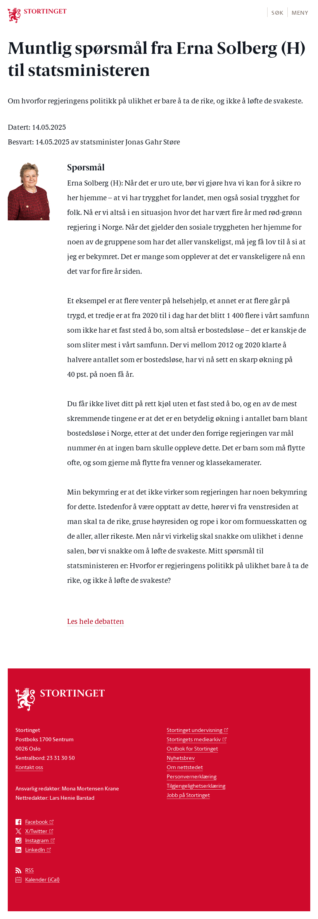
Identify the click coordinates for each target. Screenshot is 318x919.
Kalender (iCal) (42, 880)
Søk (277, 12)
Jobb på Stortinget (188, 795)
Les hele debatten (95, 622)
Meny (300, 12)
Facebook (36, 822)
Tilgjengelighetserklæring (196, 785)
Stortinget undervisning (194, 729)
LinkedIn (35, 850)
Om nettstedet (185, 767)
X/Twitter (36, 831)
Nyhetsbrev (181, 757)
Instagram (37, 840)
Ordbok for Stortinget (192, 748)
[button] (277, 12)
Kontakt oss (29, 767)
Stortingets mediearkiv (194, 739)
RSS (29, 870)
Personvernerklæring (191, 776)
